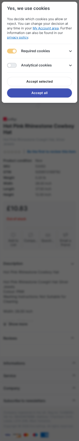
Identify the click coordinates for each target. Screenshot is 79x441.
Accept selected (39, 81)
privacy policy (17, 37)
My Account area (46, 28)
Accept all (39, 93)
